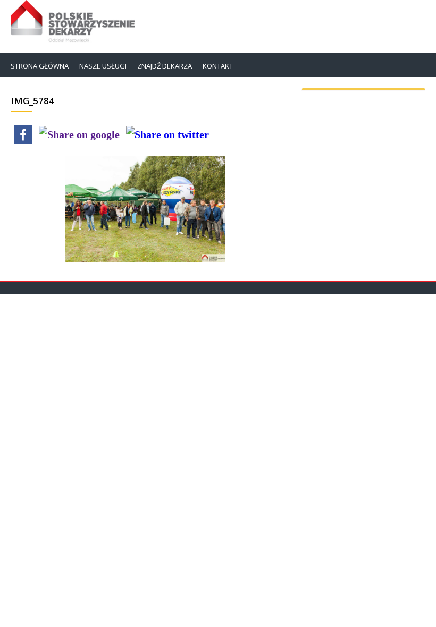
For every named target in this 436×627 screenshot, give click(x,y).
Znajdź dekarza (164, 66)
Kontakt (218, 66)
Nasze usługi (103, 66)
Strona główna (40, 66)
